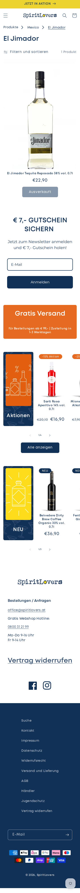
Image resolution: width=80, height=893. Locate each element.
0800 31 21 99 (18, 627)
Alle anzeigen (40, 447)
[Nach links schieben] (30, 435)
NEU (18, 530)
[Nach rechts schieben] (50, 435)
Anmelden (40, 282)
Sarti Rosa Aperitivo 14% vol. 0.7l (51, 405)
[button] (5, 15)
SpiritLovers (45, 875)
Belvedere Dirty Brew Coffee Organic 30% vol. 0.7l (51, 521)
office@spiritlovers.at (27, 610)
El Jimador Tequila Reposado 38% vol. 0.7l (40, 173)
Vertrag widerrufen (40, 661)
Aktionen (18, 416)
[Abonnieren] (67, 835)
